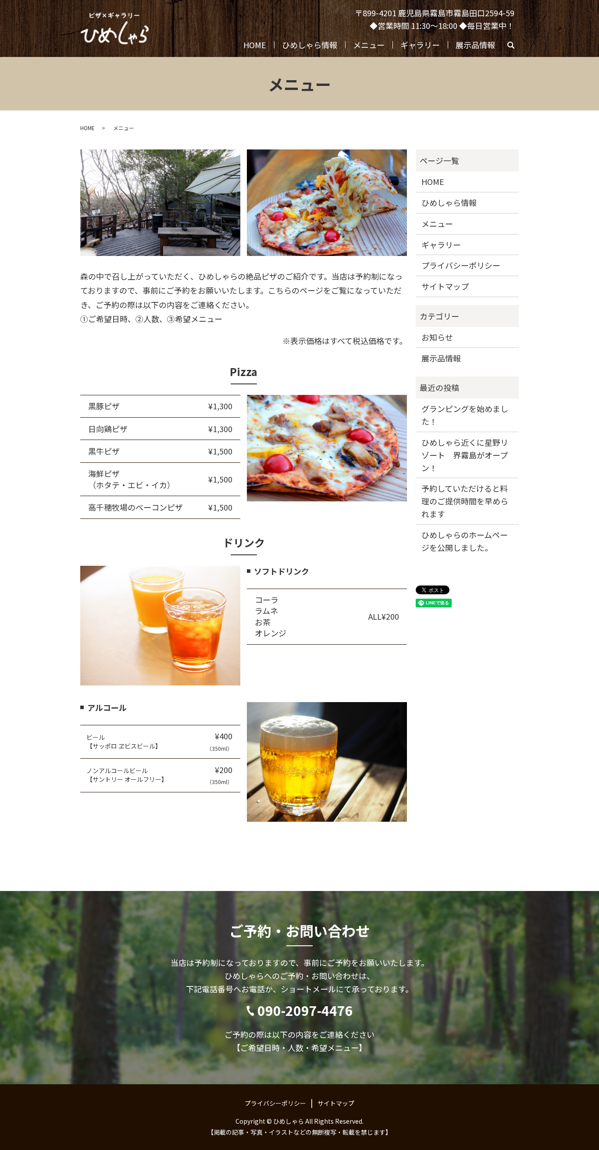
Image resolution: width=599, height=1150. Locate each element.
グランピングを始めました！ (464, 415)
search (515, 46)
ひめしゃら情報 (309, 44)
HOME (254, 44)
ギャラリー (420, 44)
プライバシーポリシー (460, 265)
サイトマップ (445, 286)
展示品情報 (475, 44)
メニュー (369, 44)
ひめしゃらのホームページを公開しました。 (464, 541)
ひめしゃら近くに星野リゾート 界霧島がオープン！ (464, 455)
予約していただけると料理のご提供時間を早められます (464, 501)
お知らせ (437, 337)
